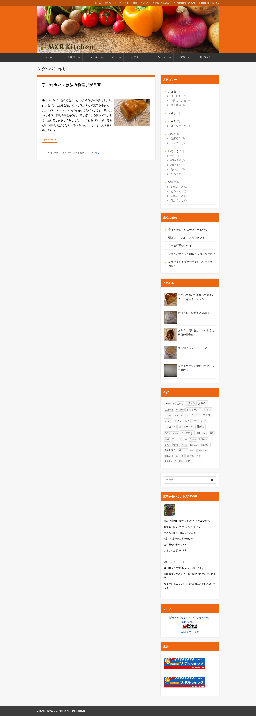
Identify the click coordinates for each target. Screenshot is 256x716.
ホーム (98, 3)
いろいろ (147, 3)
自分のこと (177, 200)
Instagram (181, 3)
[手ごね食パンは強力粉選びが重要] (132, 113)
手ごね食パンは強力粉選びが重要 (71, 85)
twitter (193, 3)
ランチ (203, 421)
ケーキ (118, 3)
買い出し (175, 169)
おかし (180, 403)
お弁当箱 (175, 105)
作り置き (187, 433)
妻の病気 (175, 191)
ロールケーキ (178, 125)
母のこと (183, 450)
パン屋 (186, 421)
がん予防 (180, 410)
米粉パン (202, 450)
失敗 (167, 439)
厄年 (212, 433)
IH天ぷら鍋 (169, 403)
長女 (181, 461)
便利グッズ (202, 433)
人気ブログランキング (190, 632)
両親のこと (177, 195)
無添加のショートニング (192, 348)
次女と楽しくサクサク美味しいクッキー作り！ (191, 263)
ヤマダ (195, 421)
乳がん (200, 426)
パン (127, 3)
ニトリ (206, 415)
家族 (157, 3)
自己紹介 (167, 3)
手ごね (184, 445)
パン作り (95, 153)
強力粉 (176, 445)
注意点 (193, 450)
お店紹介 (175, 138)
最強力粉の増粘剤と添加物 (193, 312)
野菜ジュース (170, 461)
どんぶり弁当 (194, 409)
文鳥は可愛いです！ (180, 245)
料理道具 (175, 164)
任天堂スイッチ (171, 433)
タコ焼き (196, 415)
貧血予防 (190, 456)
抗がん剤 (194, 445)
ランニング (170, 427)
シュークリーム (181, 415)
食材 (173, 155)
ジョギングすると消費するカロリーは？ (191, 253)
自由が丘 (169, 456)
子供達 (193, 439)
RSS (217, 3)
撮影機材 (175, 160)
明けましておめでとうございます (187, 237)
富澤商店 (203, 439)
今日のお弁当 (178, 100)
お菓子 (136, 3)
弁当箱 (168, 445)
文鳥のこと (177, 186)
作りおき (175, 96)
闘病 (188, 460)
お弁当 (108, 3)
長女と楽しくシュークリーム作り (187, 229)
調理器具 (180, 456)
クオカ (207, 409)
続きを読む (49, 140)
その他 (174, 173)
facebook (205, 3)
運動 (198, 456)
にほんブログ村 (190, 621)
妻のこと (177, 439)
